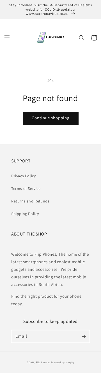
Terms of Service (26, 188)
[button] (7, 38)
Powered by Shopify (63, 362)
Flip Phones (43, 362)
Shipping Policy (25, 213)
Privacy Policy (23, 175)
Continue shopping (51, 117)
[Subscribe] (83, 336)
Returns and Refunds (30, 201)
